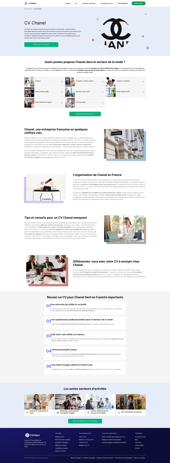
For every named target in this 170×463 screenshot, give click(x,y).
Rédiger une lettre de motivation (111, 439)
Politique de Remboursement (105, 458)
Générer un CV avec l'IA (86, 439)
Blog (136, 439)
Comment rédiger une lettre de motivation (114, 442)
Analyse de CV (59, 437)
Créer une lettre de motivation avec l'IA (113, 437)
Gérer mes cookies (139, 458)
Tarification (138, 442)
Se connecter (123, 3)
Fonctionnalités (139, 445)
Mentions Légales (76, 458)
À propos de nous (107, 3)
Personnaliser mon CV (85, 114)
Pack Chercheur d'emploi (62, 439)
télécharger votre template (104, 369)
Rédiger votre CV (84, 445)
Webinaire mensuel (60, 445)
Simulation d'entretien (61, 442)
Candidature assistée (61, 448)
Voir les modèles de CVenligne (85, 421)
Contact (137, 448)
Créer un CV (138, 3)
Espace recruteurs (60, 451)
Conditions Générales (89, 458)
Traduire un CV (83, 442)
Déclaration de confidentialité (123, 458)
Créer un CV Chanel (41, 44)
